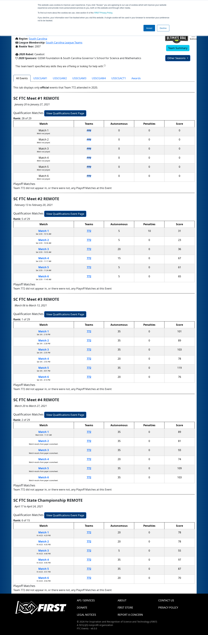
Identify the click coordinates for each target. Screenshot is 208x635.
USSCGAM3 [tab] (79, 78)
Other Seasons (176, 58)
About (122, 600)
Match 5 (43, 267)
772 (89, 130)
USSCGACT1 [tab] (118, 78)
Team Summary (177, 48)
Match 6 (43, 276)
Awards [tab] (136, 78)
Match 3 (43, 249)
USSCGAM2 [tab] (60, 78)
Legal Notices (86, 614)
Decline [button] (163, 28)
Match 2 (43, 240)
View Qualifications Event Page (65, 113)
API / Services (86, 600)
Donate (82, 607)
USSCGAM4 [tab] (99, 78)
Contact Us (166, 600)
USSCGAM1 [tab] (40, 78)
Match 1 (43, 231)
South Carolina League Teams (64, 42)
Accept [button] (149, 28)
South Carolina (38, 38)
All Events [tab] (22, 78)
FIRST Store (125, 607)
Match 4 (43, 258)
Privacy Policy (103, 12)
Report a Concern (130, 614)
